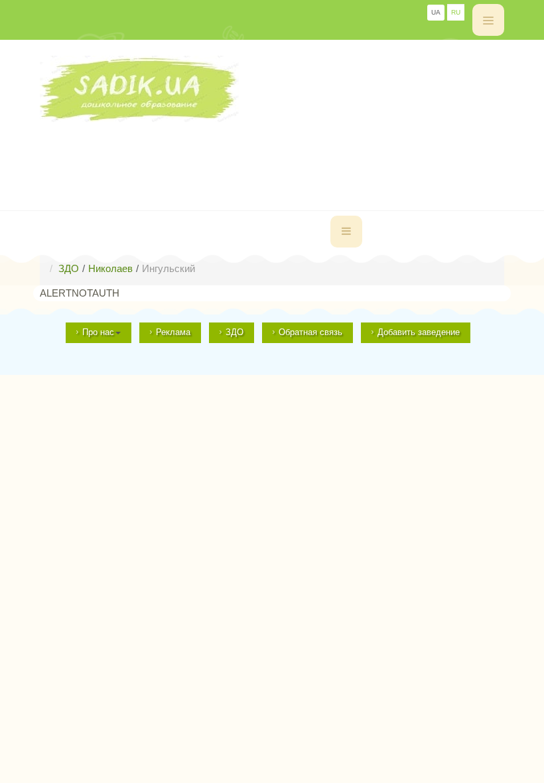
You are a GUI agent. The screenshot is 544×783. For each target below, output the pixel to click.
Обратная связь (310, 332)
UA (436, 12)
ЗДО (234, 332)
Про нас (98, 332)
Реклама (173, 332)
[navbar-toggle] (346, 232)
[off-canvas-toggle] (488, 20)
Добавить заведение (418, 332)
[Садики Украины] (272, 89)
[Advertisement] (281, 152)
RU (455, 12)
